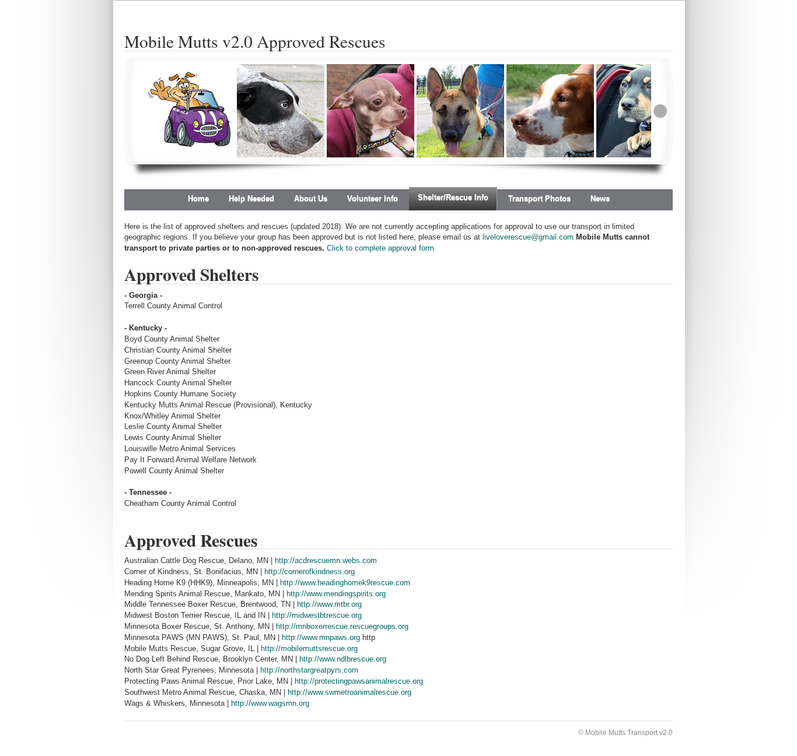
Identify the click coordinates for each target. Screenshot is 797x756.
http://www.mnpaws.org (321, 637)
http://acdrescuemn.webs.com (326, 560)
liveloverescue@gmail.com (528, 237)
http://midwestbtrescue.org (317, 615)
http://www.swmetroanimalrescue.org (349, 692)
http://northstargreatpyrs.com (309, 670)
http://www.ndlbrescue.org (342, 659)
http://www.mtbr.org (329, 604)
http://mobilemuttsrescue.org (309, 648)
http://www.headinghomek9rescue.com (345, 582)
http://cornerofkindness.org (309, 571)
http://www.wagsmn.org (270, 703)
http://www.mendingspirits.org (336, 593)
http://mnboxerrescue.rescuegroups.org (342, 626)
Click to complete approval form (380, 248)
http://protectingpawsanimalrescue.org (359, 681)
